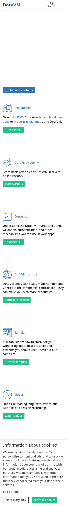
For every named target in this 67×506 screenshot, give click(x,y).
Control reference (17, 300)
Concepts (13, 242)
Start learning (14, 184)
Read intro (14, 130)
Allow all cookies (44, 500)
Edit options (11, 492)
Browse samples (16, 362)
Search (51, 6)
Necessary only (16, 500)
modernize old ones (27, 122)
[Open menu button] (61, 5)
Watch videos (14, 416)
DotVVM (18, 117)
